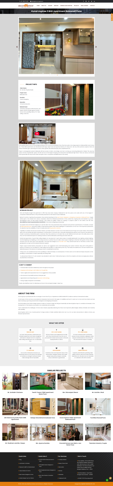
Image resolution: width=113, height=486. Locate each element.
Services (56, 5)
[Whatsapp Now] (107, 480)
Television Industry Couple (98, 443)
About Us (43, 5)
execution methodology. (44, 278)
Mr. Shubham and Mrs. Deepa (15, 443)
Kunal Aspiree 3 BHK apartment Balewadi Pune (70, 418)
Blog (20, 459)
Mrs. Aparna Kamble (43, 443)
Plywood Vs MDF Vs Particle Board (27, 467)
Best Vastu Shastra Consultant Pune (46, 476)
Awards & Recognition (66, 5)
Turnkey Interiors (62, 459)
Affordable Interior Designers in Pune (46, 465)
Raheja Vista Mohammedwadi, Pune (43, 418)
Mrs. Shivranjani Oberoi (70, 392)
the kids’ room (62, 241)
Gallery (50, 5)
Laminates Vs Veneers (25, 463)
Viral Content (84, 5)
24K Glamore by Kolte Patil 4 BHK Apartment (15, 418)
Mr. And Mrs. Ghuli (98, 392)
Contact (92, 5)
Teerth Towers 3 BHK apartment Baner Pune (42, 393)
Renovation (61, 467)
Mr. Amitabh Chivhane (15, 392)
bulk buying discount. (26, 226)
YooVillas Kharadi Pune (98, 418)
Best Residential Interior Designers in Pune (47, 470)
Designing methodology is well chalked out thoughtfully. (34, 270)
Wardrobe (61, 474)
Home (38, 5)
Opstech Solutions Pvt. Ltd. (88, 484)
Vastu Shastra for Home (25, 470)
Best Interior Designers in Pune (26, 474)
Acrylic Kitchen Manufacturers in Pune (46, 460)
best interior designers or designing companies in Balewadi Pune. (73, 217)
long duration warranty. (55, 228)
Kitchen (60, 470)
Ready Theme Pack (63, 463)
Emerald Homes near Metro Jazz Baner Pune (70, 444)
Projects (76, 5)
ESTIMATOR (112, 17)
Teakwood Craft (62, 478)
